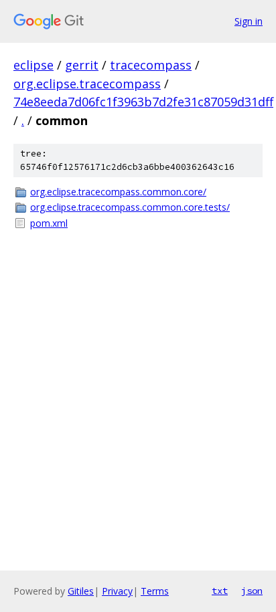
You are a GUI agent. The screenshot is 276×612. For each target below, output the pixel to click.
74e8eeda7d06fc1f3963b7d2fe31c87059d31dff (143, 102)
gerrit (81, 65)
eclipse (33, 65)
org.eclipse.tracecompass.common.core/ (118, 191)
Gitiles (81, 591)
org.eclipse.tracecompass (87, 84)
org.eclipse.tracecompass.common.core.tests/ (130, 207)
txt (220, 591)
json (252, 591)
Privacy (117, 591)
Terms (155, 591)
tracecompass (151, 65)
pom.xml (49, 223)
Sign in (248, 21)
